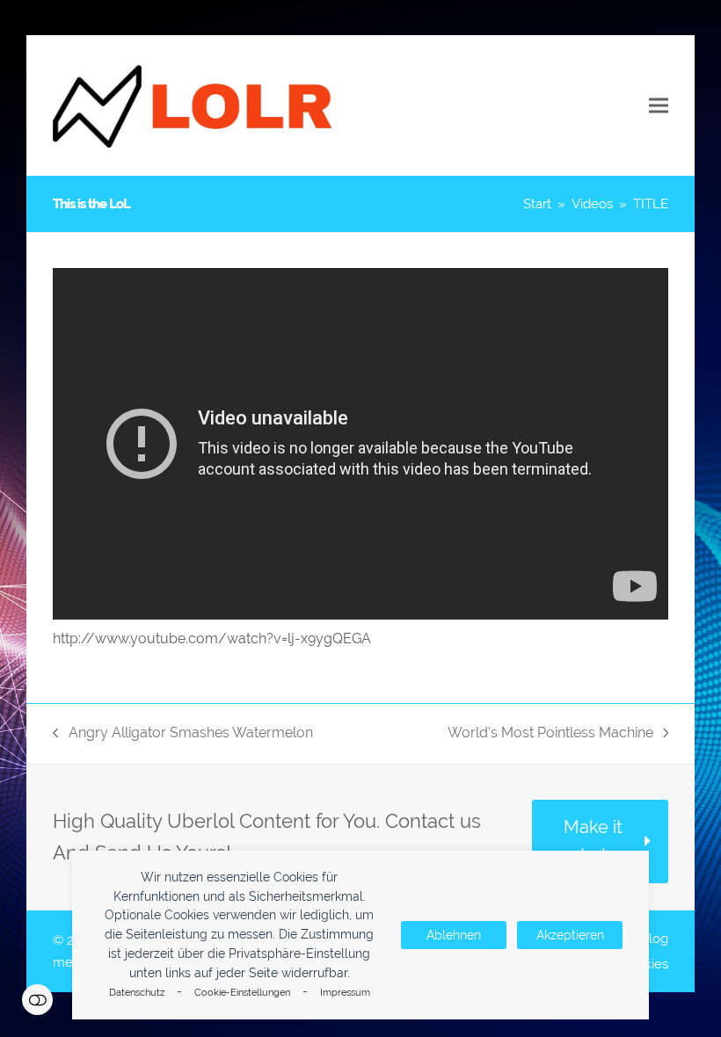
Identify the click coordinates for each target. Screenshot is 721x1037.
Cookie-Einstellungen (242, 992)
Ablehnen (453, 935)
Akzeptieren (570, 935)
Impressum (345, 992)
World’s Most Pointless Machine (550, 734)
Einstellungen (37, 999)
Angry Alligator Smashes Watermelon (183, 734)
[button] (658, 105)
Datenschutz (136, 992)
